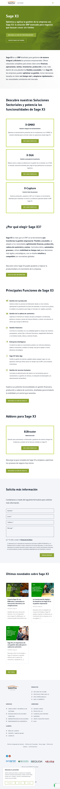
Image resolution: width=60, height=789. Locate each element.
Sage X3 (15, 608)
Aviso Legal (42, 744)
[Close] (33, 769)
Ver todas (11, 672)
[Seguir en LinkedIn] (7, 756)
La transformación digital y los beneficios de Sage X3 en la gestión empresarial (42, 601)
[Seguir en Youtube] (10, 756)
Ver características (30, 141)
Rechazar (20, 783)
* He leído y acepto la (20, 540)
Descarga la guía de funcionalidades (20, 35)
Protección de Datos (26, 540)
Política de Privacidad (31, 744)
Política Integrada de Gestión (15, 744)
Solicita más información (16, 274)
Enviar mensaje (47, 555)
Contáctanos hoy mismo (16, 40)
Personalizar (10, 783)
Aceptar (29, 783)
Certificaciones (33, 746)
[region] (19, 776)
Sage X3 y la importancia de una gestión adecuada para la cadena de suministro (17, 645)
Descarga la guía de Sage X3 (17, 400)
